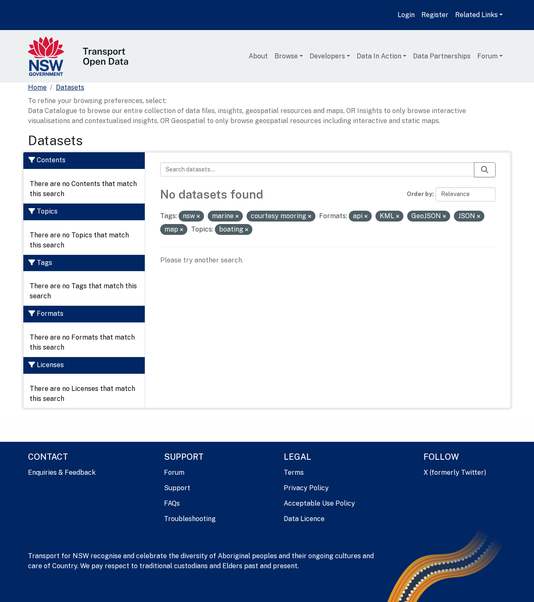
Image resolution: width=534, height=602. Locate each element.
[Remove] (198, 216)
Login (406, 15)
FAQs (172, 503)
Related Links (476, 15)
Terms (294, 472)
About (258, 56)
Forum (487, 56)
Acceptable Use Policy (319, 503)
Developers (327, 56)
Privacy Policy (306, 488)
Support (177, 488)
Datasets (70, 87)
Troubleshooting (190, 519)
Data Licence (304, 519)
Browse (286, 56)
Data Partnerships (442, 56)
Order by (419, 194)
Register (434, 15)
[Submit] (485, 169)
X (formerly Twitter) (454, 472)
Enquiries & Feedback (62, 472)
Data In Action (379, 56)
